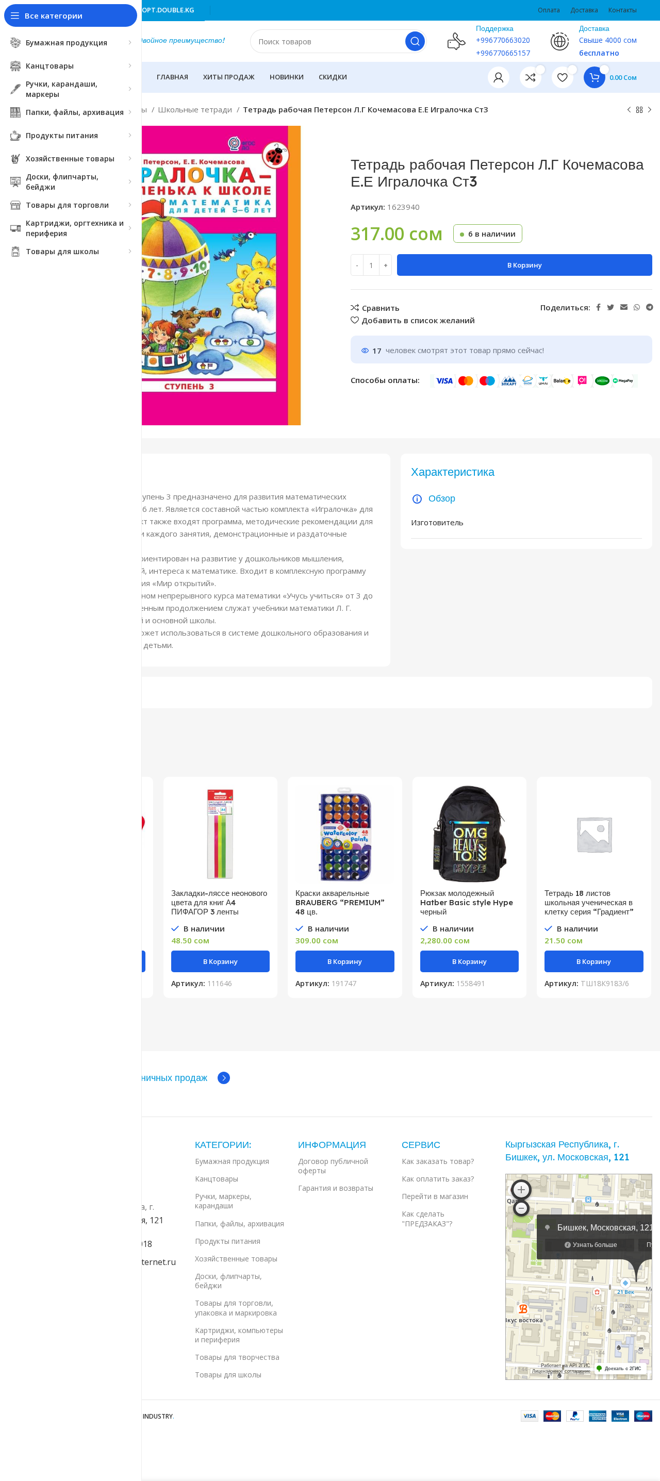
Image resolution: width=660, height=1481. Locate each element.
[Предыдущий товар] (629, 110)
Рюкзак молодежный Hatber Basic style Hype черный (466, 902)
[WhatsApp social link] (637, 307)
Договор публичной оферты (333, 1165)
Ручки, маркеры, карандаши (223, 1200)
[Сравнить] (262, 801)
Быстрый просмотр (262, 824)
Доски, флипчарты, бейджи (228, 1280)
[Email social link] (624, 307)
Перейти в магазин (435, 1196)
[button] (220, 961)
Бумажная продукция (232, 1161)
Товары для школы (228, 1374)
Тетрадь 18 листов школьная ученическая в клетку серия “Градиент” (589, 902)
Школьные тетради (196, 109)
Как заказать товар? (438, 1161)
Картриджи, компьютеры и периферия (239, 1334)
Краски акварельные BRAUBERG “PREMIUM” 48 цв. (340, 902)
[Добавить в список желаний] (262, 847)
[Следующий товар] (650, 110)
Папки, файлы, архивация (239, 1223)
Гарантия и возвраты (335, 1188)
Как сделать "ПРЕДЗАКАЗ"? (427, 1218)
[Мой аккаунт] (499, 77)
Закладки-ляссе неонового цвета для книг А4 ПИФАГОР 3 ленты (219, 902)
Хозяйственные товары (236, 1258)
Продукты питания (227, 1241)
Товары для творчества (237, 1357)
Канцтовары (216, 1179)
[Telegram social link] (649, 307)
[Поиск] (415, 41)
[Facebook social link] (598, 307)
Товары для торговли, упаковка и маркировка (236, 1307)
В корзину (524, 265)
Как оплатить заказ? (438, 1179)
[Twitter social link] (610, 307)
